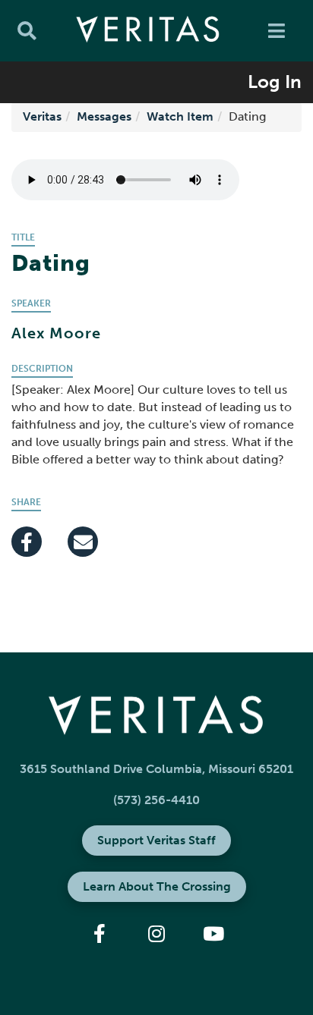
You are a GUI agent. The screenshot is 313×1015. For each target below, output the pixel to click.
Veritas (42, 116)
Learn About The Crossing (157, 886)
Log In (275, 82)
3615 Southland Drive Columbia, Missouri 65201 (156, 769)
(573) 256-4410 (156, 800)
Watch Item (180, 116)
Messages (104, 116)
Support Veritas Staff (156, 840)
